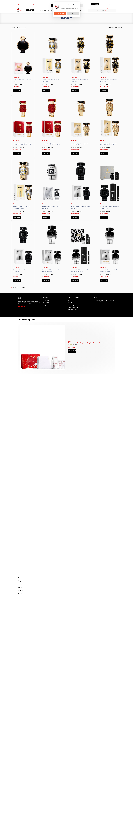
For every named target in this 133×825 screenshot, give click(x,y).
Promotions (43, 10)
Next (23, 287)
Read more (103, 90)
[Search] (52, 5)
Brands (20, 593)
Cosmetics (21, 584)
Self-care (20, 587)
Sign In (97, 10)
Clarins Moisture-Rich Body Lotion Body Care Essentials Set (84, 343)
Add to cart (17, 90)
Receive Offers (60, 13)
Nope (73, 13)
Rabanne (16, 77)
